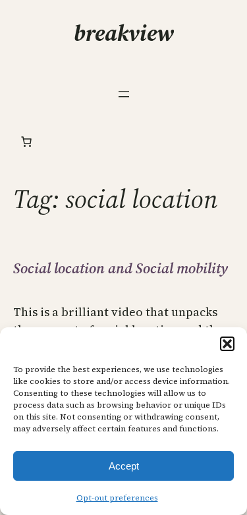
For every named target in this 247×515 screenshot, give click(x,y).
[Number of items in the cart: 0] (26, 141)
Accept (124, 466)
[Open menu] (124, 94)
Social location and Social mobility (120, 268)
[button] (227, 343)
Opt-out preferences (117, 498)
